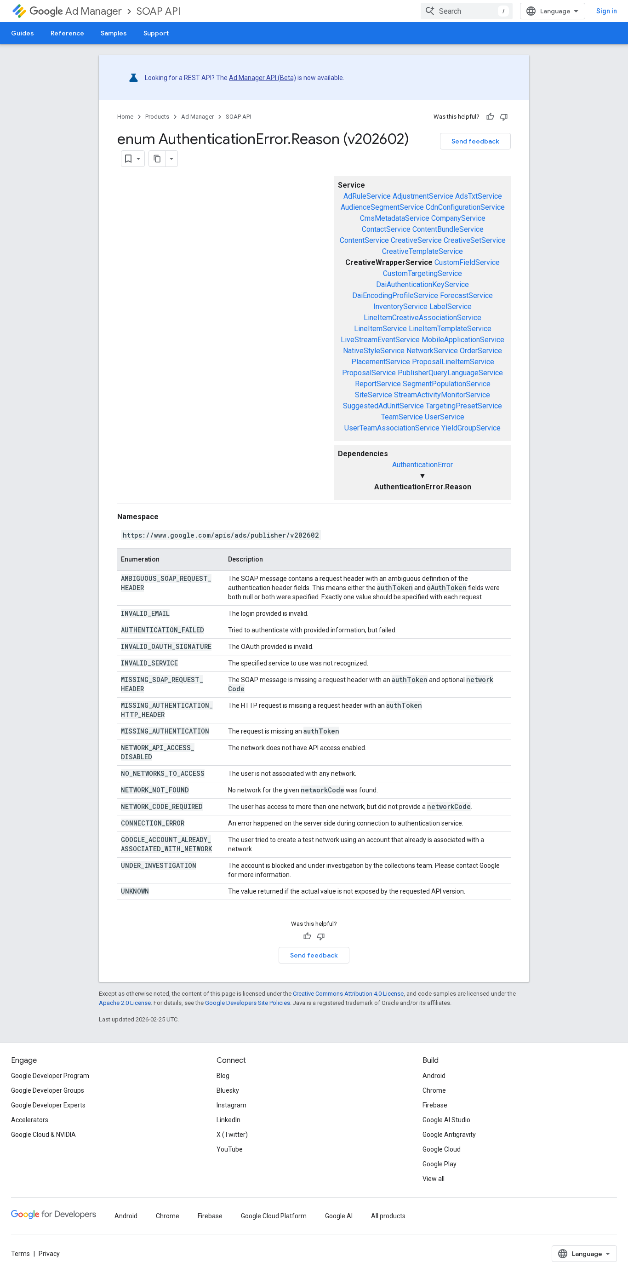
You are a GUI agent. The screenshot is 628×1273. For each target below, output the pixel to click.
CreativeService (416, 240)
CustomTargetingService (422, 273)
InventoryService (400, 306)
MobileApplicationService (463, 339)
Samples (114, 33)
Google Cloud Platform (274, 1216)
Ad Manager (93, 11)
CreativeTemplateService (422, 251)
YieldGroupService (471, 428)
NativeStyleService (374, 350)
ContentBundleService (448, 229)
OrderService (481, 350)
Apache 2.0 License (125, 1002)
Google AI (339, 1216)
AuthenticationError (422, 464)
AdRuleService (367, 196)
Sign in (606, 11)
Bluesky (228, 1090)
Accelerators (29, 1120)
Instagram (231, 1105)
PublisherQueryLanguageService (450, 372)
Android (433, 1075)
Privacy (49, 1253)
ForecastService (466, 295)
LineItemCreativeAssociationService (422, 317)
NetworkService (432, 350)
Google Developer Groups (47, 1090)
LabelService (450, 306)
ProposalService (369, 372)
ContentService (364, 240)
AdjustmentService (423, 196)
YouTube (230, 1149)
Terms (20, 1253)
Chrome (434, 1090)
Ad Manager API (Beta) (262, 77)
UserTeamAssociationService (392, 428)
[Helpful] (490, 117)
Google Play (439, 1164)
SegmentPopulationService (447, 383)
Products (157, 116)
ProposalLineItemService (453, 361)
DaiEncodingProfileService (395, 295)
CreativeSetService (475, 240)
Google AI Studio (446, 1120)
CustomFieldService (467, 262)
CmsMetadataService (394, 218)
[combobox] (467, 11)
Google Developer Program (50, 1075)
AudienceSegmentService (382, 207)
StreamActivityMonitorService (442, 394)
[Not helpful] (504, 117)
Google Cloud (441, 1149)
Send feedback (475, 141)
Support (156, 33)
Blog (223, 1075)
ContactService (386, 229)
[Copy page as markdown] (157, 158)
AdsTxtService (478, 196)
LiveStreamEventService (380, 339)
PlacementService (380, 361)
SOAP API (159, 11)
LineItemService (380, 328)
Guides (22, 33)
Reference (67, 33)
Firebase (434, 1105)
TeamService (402, 417)
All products (388, 1216)
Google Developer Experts (48, 1105)
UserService (444, 417)
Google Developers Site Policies (247, 1002)
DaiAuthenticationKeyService (422, 284)
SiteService (373, 394)
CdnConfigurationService (465, 207)
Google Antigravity (449, 1134)
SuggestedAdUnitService (383, 405)
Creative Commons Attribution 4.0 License (348, 993)
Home (125, 116)
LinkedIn (228, 1120)
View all (433, 1178)
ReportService (378, 383)
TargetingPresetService (464, 405)
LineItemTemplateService (450, 328)
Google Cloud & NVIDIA (43, 1134)
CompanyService (458, 218)
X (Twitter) (232, 1134)
